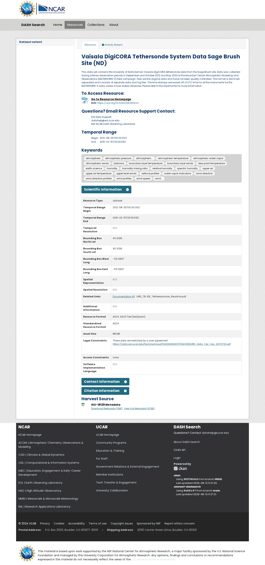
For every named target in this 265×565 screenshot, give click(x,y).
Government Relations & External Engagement (127, 467)
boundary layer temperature (145, 163)
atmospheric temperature (173, 158)
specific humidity (187, 168)
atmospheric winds (97, 163)
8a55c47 (190, 490)
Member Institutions (109, 474)
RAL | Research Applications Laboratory (44, 507)
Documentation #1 (124, 296)
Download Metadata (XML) (107, 408)
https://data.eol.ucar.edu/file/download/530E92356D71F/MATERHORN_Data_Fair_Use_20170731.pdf (172, 344)
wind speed (143, 178)
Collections (96, 25)
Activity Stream (113, 44)
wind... (159, 178)
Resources (75, 25)
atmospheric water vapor (208, 158)
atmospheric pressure (118, 158)
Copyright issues (122, 523)
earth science (94, 168)
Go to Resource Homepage (111, 99)
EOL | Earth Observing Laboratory (40, 483)
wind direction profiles (99, 178)
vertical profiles (150, 173)
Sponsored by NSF (149, 523)
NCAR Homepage (30, 435)
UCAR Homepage (107, 435)
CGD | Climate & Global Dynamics (41, 455)
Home (57, 25)
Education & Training (110, 451)
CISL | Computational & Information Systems (48, 463)
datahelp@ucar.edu (215, 433)
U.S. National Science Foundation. (154, 559)
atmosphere (93, 158)
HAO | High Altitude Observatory (39, 491)
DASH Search (33, 24)
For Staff (102, 459)
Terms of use (98, 523)
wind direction (204, 173)
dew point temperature (211, 163)
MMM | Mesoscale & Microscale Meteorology (48, 499)
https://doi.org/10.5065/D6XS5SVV (118, 103)
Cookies (59, 523)
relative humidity (162, 168)
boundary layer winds (180, 163)
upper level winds (126, 173)
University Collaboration (112, 490)
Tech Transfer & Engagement (116, 482)
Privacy (45, 523)
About (114, 25)
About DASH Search (187, 442)
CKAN (180, 468)
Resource (90, 44)
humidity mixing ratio (135, 168)
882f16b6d (191, 479)
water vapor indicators (177, 173)
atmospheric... (144, 158)
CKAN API (179, 450)
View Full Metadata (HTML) (139, 408)
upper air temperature (98, 173)
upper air (208, 168)
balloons (119, 163)
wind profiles (124, 178)
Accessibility (76, 523)
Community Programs (111, 443)
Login (177, 458)
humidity (112, 168)
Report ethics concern (180, 523)
